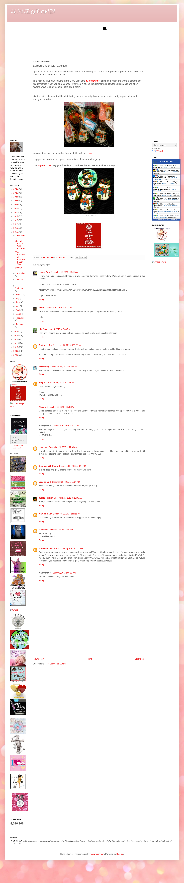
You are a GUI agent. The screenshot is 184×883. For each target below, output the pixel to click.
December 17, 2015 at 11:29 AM (67, 345)
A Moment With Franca (49, 548)
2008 (15, 355)
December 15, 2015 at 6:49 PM (56, 329)
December (20, 235)
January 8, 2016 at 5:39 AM (63, 573)
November (20, 273)
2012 (15, 339)
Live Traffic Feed (166, 162)
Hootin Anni (44, 272)
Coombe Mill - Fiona (48, 466)
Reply (41, 299)
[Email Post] (71, 257)
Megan (42, 383)
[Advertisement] (89, 638)
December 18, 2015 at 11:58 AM (60, 383)
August (19, 294)
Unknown (43, 447)
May (18, 306)
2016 (15, 228)
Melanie (42, 407)
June (18, 302)
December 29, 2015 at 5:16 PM (66, 514)
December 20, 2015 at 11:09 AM (63, 447)
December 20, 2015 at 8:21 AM (65, 426)
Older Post (139, 659)
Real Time (166, 219)
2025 (15, 193)
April (18, 310)
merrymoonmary (97, 854)
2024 (15, 197)
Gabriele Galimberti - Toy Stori (167, 211)
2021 (15, 208)
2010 (15, 347)
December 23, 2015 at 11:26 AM (65, 482)
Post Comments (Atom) (55, 664)
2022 (15, 204)
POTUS (18, 268)
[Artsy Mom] (13, 384)
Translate (161, 151)
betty (41, 308)
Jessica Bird (45, 482)
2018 (15, 220)
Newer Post (39, 659)
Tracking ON (173, 219)
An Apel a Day (45, 345)
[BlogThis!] (78, 257)
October (19, 279)
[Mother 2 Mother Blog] (19, 382)
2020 (15, 212)
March (19, 314)
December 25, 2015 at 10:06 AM (68, 498)
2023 (15, 201)
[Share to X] (80, 257)
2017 (15, 224)
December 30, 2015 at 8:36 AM (59, 530)
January (19, 324)
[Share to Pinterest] (85, 257)
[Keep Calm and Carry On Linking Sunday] (89, 247)
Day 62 (166, 167)
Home (89, 659)
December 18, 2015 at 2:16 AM (63, 367)
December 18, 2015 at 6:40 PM (60, 407)
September (19, 288)
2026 (15, 189)
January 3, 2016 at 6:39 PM (73, 548)
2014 (15, 331)
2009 (15, 351)
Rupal (42, 530)
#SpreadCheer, (45, 165)
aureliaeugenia (46, 498)
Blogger (119, 854)
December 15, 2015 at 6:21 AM (58, 308)
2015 (15, 232)
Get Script (159, 219)
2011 (15, 343)
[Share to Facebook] (83, 257)
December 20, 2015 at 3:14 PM (72, 466)
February (20, 318)
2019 (15, 216)
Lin (40, 329)
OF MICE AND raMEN (32, 11)
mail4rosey (44, 367)
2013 (15, 335)
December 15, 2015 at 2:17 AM (64, 272)
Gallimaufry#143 (166, 195)
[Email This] (76, 257)
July (18, 298)
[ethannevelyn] (17, 406)
